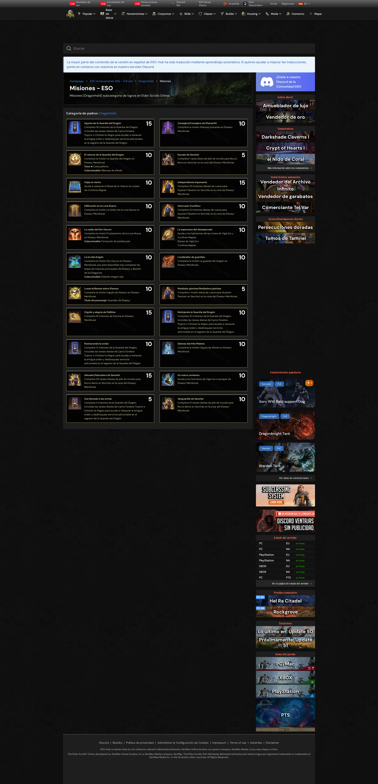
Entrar (274, 3)
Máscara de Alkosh (111, 170)
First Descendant (255, 4)
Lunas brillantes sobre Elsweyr (101, 288)
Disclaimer (272, 742)
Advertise (256, 742)
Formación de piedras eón (115, 241)
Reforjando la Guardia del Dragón (196, 312)
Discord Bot (181, 4)
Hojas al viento (92, 182)
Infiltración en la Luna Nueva (100, 205)
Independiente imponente (192, 182)
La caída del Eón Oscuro (97, 229)
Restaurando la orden (96, 343)
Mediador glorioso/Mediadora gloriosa (199, 288)
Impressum (219, 742)
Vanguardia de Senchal (190, 398)
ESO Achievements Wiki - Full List (111, 81)
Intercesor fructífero (189, 205)
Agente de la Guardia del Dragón (102, 123)
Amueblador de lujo (112, 4)
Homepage (77, 81)
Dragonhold (146, 81)
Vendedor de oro (80, 4)
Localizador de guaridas (191, 257)
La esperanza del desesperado (195, 229)
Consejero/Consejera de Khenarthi (197, 123)
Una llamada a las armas (98, 398)
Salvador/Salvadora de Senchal (102, 375)
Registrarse (288, 3)
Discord (104, 742)
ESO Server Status (205, 4)
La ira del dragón (93, 257)
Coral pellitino (100, 166)
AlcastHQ (234, 3)
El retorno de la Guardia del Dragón (104, 154)
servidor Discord (142, 67)
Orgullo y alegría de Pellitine (100, 312)
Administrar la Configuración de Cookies (183, 742)
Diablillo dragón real (112, 276)
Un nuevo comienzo (188, 375)
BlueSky (117, 742)
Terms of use (238, 742)
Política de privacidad (140, 742)
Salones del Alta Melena (191, 343)
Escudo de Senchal (188, 154)
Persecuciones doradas (146, 4)
